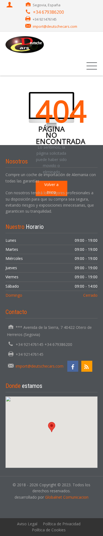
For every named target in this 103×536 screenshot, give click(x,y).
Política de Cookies (49, 529)
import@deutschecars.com (55, 26)
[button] (51, 427)
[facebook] (72, 366)
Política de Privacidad (61, 523)
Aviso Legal (27, 523)
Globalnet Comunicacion (66, 497)
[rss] (86, 366)
